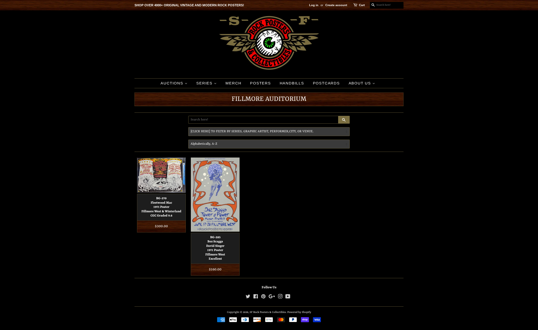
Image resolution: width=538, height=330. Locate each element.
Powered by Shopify (299, 312)
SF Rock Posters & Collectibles (268, 312)
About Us (360, 83)
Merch (233, 83)
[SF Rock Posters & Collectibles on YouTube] (287, 297)
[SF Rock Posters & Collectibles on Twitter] (248, 297)
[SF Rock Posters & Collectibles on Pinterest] (263, 297)
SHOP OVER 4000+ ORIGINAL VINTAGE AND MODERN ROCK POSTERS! (189, 5)
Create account (336, 5)
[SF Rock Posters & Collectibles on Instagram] (280, 297)
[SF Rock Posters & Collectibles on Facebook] (255, 297)
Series (205, 83)
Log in (313, 5)
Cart (362, 5)
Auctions (173, 83)
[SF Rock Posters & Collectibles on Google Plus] (272, 297)
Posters (260, 83)
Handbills (292, 83)
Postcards (326, 83)
